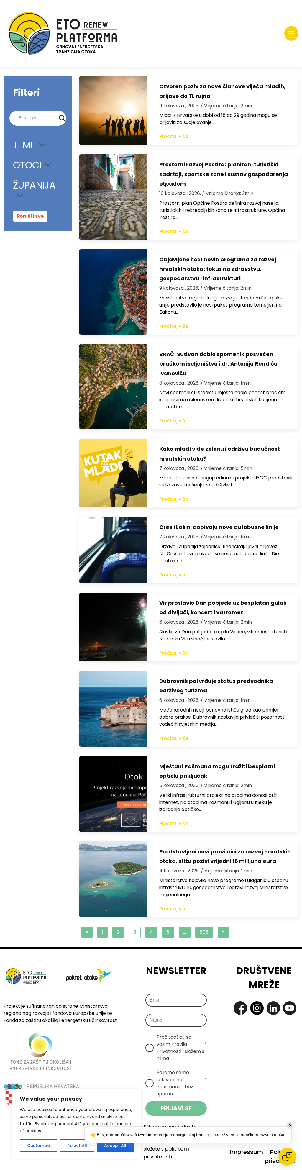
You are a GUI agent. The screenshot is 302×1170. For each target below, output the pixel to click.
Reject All (77, 1145)
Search (62, 118)
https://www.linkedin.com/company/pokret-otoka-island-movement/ (273, 1008)
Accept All (115, 1145)
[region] (77, 1123)
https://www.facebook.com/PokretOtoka (240, 1008)
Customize (38, 1145)
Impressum (246, 1152)
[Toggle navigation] (291, 33)
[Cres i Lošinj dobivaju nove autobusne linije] (113, 550)
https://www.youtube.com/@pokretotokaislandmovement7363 (289, 1008)
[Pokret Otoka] (63, 33)
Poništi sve (30, 216)
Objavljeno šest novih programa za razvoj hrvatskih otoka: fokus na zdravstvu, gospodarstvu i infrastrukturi (217, 269)
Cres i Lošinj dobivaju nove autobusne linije (219, 527)
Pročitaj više (173, 136)
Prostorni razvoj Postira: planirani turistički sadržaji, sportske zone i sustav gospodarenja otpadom (223, 174)
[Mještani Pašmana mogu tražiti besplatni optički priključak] (113, 794)
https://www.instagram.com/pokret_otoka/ (257, 1008)
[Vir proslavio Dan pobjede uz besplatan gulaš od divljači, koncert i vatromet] (113, 627)
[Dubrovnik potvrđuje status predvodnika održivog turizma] (113, 709)
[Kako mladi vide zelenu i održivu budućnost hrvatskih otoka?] (113, 473)
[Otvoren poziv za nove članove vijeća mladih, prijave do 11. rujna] (113, 110)
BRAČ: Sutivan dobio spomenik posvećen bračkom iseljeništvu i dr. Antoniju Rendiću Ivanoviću (218, 363)
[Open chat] (287, 1157)
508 (204, 932)
